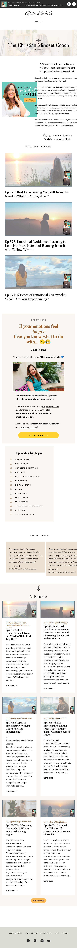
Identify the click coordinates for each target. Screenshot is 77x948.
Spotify (66, 136)
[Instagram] (42, 941)
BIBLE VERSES (22, 464)
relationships (21, 502)
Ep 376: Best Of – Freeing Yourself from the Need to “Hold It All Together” (36, 194)
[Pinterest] (35, 941)
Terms (56, 933)
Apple (56, 136)
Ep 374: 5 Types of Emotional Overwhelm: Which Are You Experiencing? (35, 297)
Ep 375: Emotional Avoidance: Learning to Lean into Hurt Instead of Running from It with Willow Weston (35, 246)
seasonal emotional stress (29, 506)
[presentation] (19, 609)
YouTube (48, 139)
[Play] (69, 4)
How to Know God (15, 933)
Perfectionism (21, 497)
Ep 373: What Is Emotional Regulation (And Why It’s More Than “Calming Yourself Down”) (57, 729)
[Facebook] (28, 941)
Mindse (18, 489)
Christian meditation (26, 468)
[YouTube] (49, 941)
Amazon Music (64, 139)
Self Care (20, 510)
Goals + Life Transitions (27, 476)
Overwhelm (21, 493)
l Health (26, 485)
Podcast (9, 627)
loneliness (21, 481)
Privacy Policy (46, 933)
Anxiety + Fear (11, 622)
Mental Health (20, 624)
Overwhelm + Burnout (22, 625)
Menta (18, 485)
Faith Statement (31, 933)
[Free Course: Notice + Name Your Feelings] (38, 376)
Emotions (20, 472)
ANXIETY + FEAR (23, 459)
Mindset (9, 625)
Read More (11, 686)
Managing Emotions (51, 622)
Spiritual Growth (24, 514)
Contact (65, 933)
